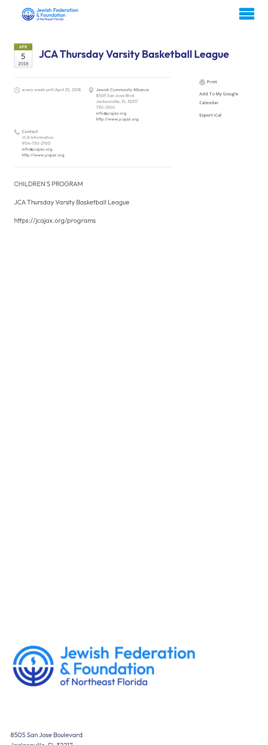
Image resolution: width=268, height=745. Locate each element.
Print (212, 82)
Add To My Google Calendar (218, 98)
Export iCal (210, 115)
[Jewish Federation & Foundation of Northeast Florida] (51, 16)
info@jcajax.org (111, 113)
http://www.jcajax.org (117, 118)
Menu (246, 14)
